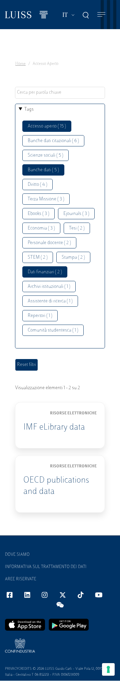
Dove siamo (17, 555)
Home (20, 64)
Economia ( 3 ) (41, 228)
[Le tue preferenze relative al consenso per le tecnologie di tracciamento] (108, 669)
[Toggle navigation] (101, 14)
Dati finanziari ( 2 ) (45, 272)
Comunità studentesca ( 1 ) (53, 330)
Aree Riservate (20, 579)
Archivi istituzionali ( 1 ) (49, 286)
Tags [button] (29, 109)
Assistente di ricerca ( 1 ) (50, 301)
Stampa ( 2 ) (73, 257)
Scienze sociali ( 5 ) (45, 155)
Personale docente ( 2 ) (49, 242)
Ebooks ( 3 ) (38, 213)
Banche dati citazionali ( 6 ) (53, 140)
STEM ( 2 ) (38, 257)
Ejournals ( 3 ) (76, 213)
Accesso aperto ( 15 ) (47, 126)
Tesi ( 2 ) (77, 228)
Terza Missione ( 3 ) (46, 199)
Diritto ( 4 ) (37, 184)
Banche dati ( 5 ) (43, 170)
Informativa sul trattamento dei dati (46, 567)
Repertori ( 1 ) (40, 315)
